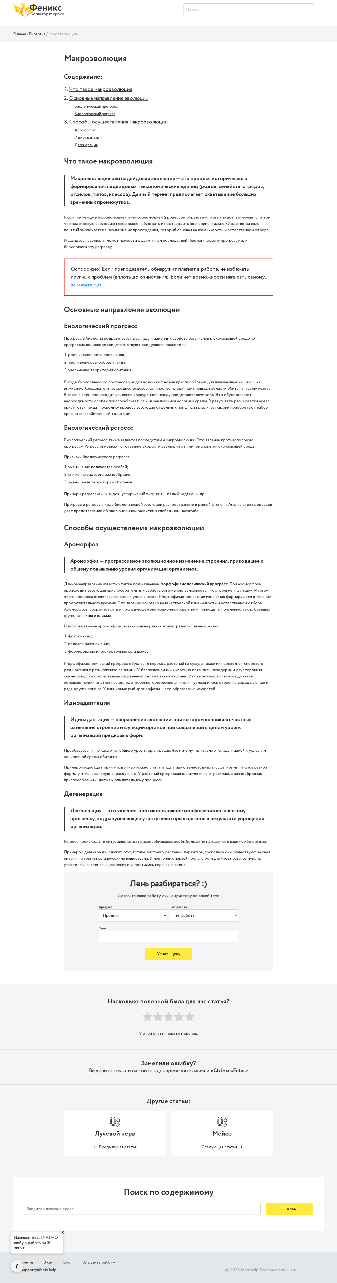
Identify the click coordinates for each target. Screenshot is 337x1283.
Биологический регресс (95, 114)
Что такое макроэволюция (100, 89)
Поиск (289, 1209)
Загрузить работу (98, 1262)
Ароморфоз (85, 130)
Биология (37, 34)
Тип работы (178, 907)
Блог (67, 1262)
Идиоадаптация (89, 138)
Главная (19, 34)
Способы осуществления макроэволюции (118, 122)
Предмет (106, 907)
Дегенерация (86, 145)
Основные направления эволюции (108, 98)
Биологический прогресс (96, 107)
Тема (102, 928)
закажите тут (86, 285)
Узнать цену (168, 954)
